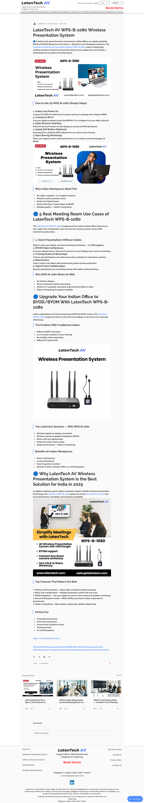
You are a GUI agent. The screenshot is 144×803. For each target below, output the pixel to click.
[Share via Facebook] (34, 657)
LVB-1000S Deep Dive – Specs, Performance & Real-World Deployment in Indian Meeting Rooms (37, 701)
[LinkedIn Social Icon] (72, 782)
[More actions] (109, 23)
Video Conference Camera (33, 760)
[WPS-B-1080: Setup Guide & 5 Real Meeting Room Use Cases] (72, 687)
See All (119, 675)
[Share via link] (49, 657)
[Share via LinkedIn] (44, 657)
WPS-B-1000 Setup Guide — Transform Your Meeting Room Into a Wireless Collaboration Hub (105, 701)
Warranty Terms (115, 749)
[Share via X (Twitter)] (39, 657)
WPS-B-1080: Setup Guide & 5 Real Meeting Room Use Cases (72, 701)
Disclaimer (117, 755)
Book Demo (114, 8)
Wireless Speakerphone (32, 770)
